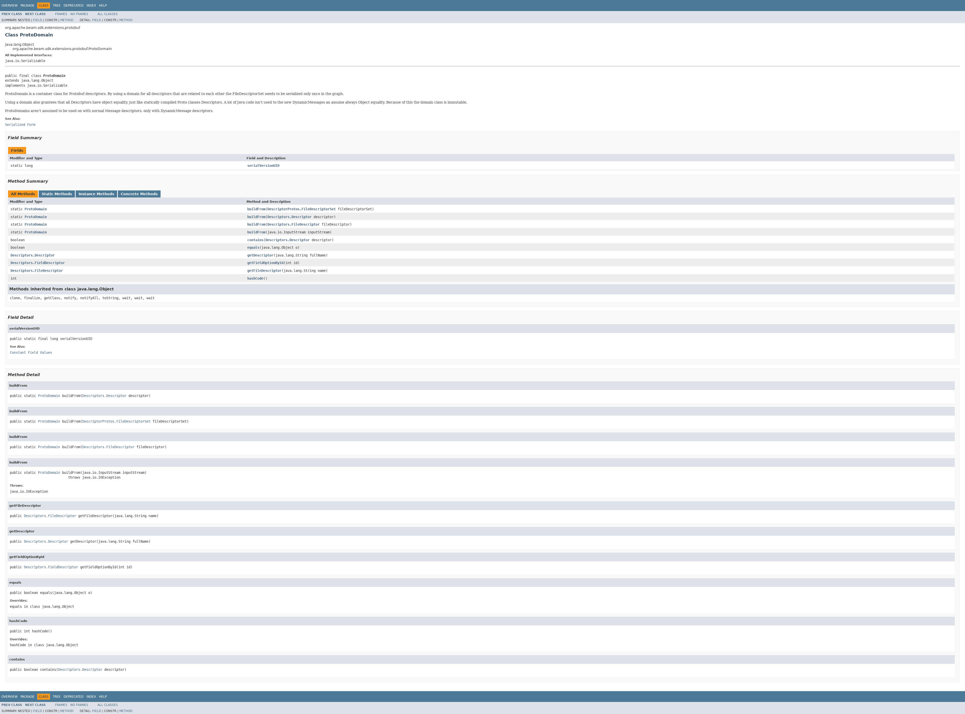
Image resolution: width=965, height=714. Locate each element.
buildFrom (256, 209)
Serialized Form (20, 125)
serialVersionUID (263, 166)
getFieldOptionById (265, 263)
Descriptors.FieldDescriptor (38, 263)
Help (103, 5)
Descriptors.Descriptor (289, 217)
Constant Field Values (31, 352)
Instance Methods (96, 194)
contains (255, 240)
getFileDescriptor (264, 271)
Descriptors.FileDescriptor (293, 224)
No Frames (79, 14)
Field (37, 20)
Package (27, 5)
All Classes (108, 14)
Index (91, 5)
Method (66, 20)
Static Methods (57, 194)
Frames (61, 14)
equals (253, 247)
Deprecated (73, 5)
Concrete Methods (139, 194)
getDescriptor (260, 255)
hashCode (255, 278)
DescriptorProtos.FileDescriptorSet (301, 209)
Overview (10, 5)
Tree (57, 5)
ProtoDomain (36, 209)
